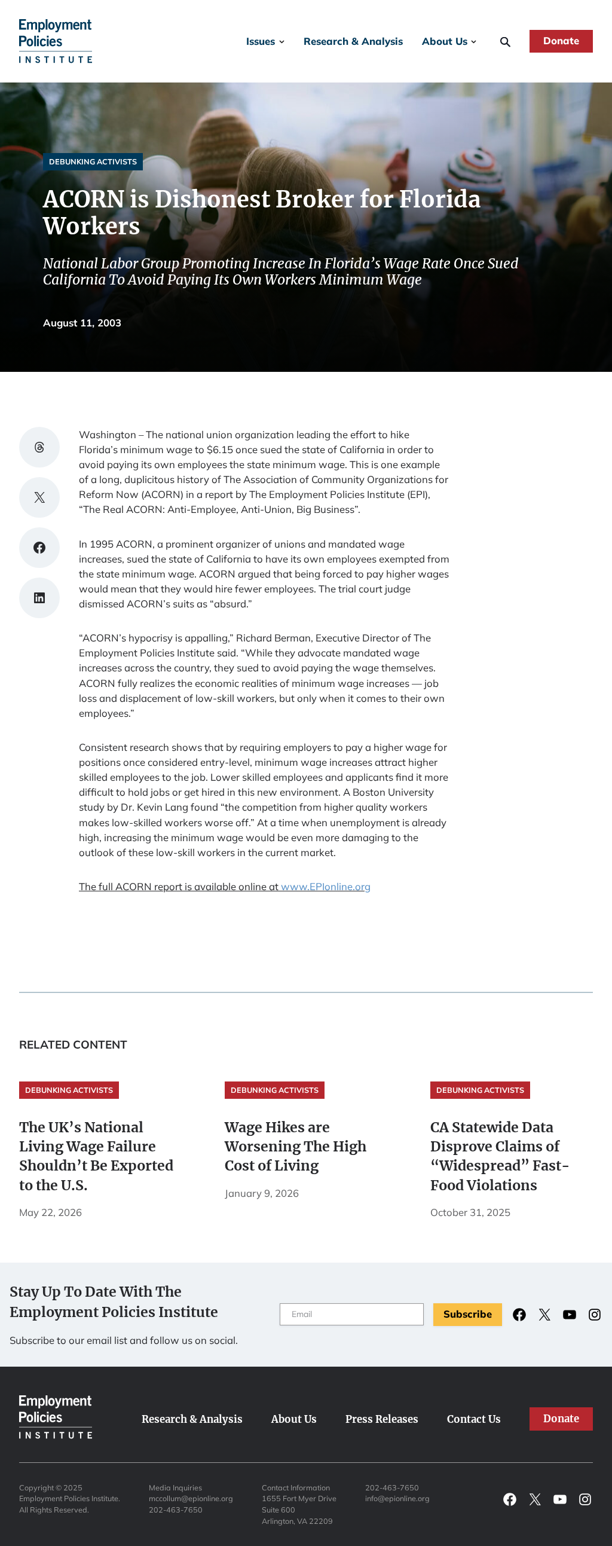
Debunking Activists (93, 161)
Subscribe (467, 1313)
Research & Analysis (353, 41)
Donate (561, 40)
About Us (444, 41)
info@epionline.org (397, 1498)
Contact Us (474, 1419)
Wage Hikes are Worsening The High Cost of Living (295, 1146)
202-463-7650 (176, 1509)
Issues (260, 41)
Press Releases (381, 1419)
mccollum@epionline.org (191, 1498)
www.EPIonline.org (326, 886)
